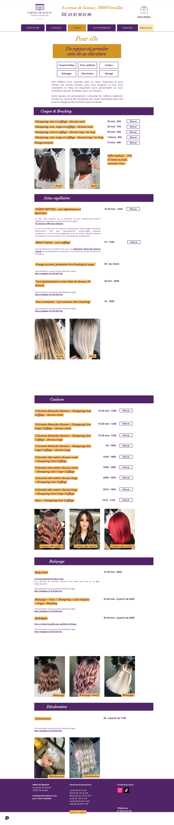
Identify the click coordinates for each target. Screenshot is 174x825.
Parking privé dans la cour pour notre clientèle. (44, 797)
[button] (146, 27)
